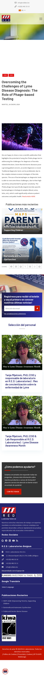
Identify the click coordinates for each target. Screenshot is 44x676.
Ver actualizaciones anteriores (15, 313)
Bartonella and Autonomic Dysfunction (17, 607)
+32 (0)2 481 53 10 (12, 559)
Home (5, 75)
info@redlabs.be (12, 567)
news (11, 75)
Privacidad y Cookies (25, 654)
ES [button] (22, 10)
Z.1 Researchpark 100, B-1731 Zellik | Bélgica (22, 555)
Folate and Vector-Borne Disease (15, 611)
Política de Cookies (10, 654)
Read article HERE (28, 196)
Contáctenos (13, 491)
